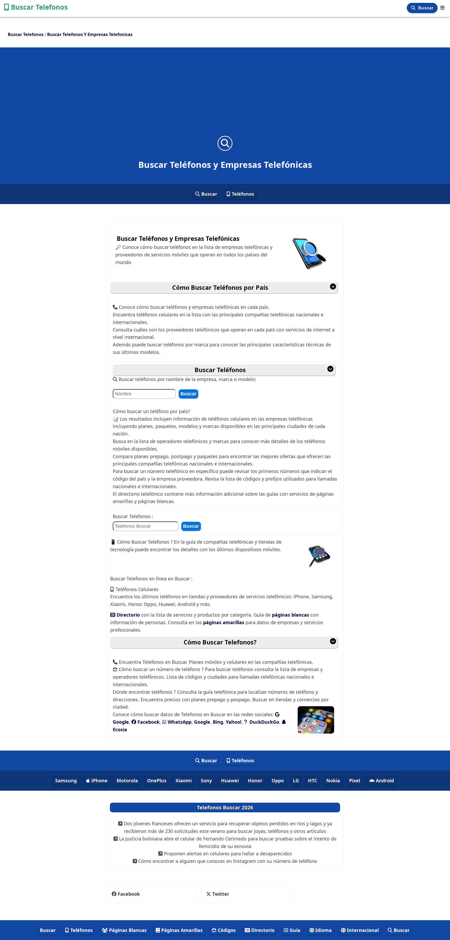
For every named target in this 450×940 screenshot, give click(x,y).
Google (202, 722)
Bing (218, 722)
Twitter (217, 894)
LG (296, 780)
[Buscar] (414, 8)
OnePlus (156, 780)
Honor (255, 780)
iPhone (99, 780)
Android (384, 780)
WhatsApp (178, 722)
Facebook (148, 722)
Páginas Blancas (127, 930)
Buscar (426, 8)
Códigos (226, 930)
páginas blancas (290, 615)
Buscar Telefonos (39, 7)
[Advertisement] (225, 94)
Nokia (333, 780)
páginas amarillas (223, 622)
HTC (312, 780)
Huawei (230, 780)
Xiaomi (184, 780)
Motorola (127, 780)
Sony (206, 780)
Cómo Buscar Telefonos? (220, 642)
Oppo (278, 780)
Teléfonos (242, 194)
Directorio (129, 615)
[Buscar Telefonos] (442, 7)
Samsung (66, 780)
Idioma (323, 930)
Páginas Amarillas (181, 930)
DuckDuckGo (263, 722)
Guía (294, 930)
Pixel (354, 780)
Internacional (362, 930)
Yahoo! (233, 722)
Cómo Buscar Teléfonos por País (220, 287)
